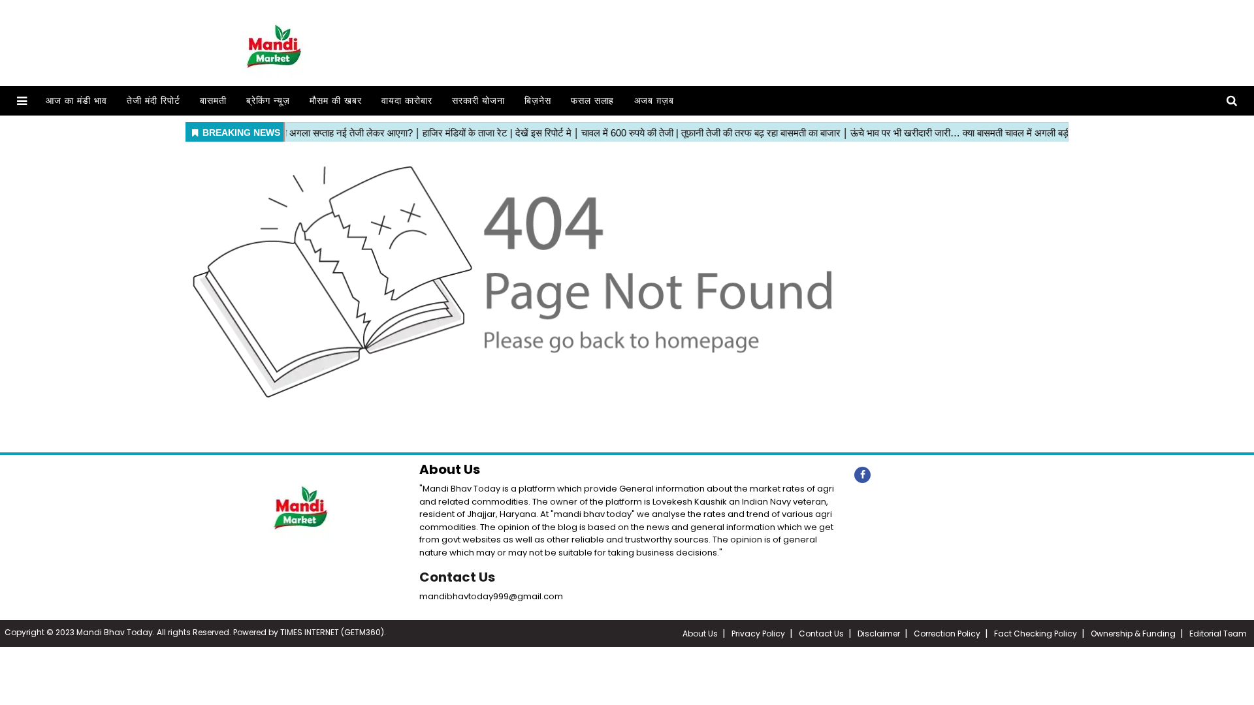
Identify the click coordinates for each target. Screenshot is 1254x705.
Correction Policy (947, 633)
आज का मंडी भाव (76, 100)
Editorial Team (1218, 633)
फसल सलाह (593, 100)
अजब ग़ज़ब (654, 100)
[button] (22, 101)
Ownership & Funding (1133, 633)
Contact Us (457, 577)
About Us (700, 633)
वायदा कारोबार (406, 100)
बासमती (213, 100)
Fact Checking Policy (1035, 633)
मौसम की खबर (336, 100)
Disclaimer (879, 633)
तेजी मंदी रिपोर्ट (153, 100)
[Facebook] (862, 475)
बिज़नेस (537, 100)
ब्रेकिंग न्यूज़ (268, 100)
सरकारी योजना (478, 100)
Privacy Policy (758, 633)
